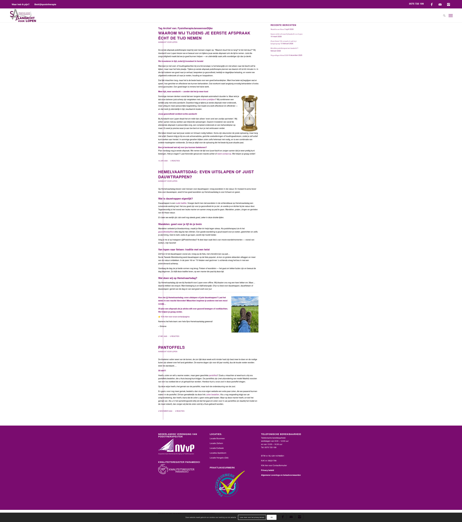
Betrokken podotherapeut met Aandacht (284, 48)
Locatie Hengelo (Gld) (219, 457)
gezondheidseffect (166, 231)
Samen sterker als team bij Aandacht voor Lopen (286, 34)
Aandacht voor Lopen (167, 42)
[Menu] (450, 16)
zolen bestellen (212, 394)
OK (272, 517)
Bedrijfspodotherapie (45, 4)
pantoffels (213, 375)
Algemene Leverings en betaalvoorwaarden (281, 475)
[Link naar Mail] (440, 4)
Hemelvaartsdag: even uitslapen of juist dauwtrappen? (206, 174)
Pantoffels (171, 347)
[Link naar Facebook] (431, 4)
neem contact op (224, 153)
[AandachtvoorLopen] (23, 16)
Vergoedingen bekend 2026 (279, 55)
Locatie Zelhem (216, 443)
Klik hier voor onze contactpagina (175, 316)
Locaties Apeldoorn (218, 452)
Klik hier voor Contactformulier (274, 465)
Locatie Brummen (217, 438)
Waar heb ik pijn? (20, 4)
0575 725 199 (416, 3)
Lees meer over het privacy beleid (252, 517)
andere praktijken (208, 99)
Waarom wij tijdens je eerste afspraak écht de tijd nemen (204, 35)
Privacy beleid (267, 470)
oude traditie (181, 203)
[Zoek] (444, 16)
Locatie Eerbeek (217, 448)
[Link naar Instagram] (448, 4)
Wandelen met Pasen (277, 29)
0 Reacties (175, 161)
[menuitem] (20, 4)
